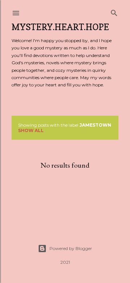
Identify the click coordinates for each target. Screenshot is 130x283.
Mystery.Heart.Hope (60, 27)
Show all (31, 130)
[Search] (114, 11)
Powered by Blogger (70, 248)
